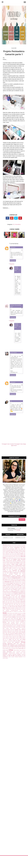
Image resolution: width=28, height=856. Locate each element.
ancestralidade (9, 550)
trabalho (6, 648)
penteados (5, 627)
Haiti (20, 595)
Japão (24, 600)
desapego (14, 575)
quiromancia (5, 632)
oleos (9, 622)
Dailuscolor (16, 573)
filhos (22, 591)
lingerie (19, 605)
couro (13, 571)
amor (16, 548)
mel (21, 610)
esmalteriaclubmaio (13, 585)
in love (18, 599)
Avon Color (14, 553)
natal (20, 618)
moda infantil (15, 613)
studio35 (5, 642)
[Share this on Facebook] (7, 218)
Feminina (14, 591)
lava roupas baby (19, 603)
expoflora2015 (17, 590)
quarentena (17, 630)
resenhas (20, 633)
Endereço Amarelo (6, 583)
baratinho (18, 553)
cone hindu (20, 566)
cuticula (11, 573)
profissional (5, 630)
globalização (16, 594)
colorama (13, 565)
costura (23, 569)
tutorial (4, 650)
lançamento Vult (13, 603)
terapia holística (21, 646)
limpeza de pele (14, 605)
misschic (21, 611)
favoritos (10, 591)
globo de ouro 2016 (21, 594)
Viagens (5, 655)
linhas (21, 605)
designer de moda (21, 576)
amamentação (12, 548)
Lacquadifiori (18, 601)
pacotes (8, 624)
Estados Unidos (10, 589)
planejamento (21, 627)
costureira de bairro (7, 570)
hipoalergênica (6, 596)
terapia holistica (14, 646)
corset (20, 569)
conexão (23, 566)
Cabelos (15, 559)
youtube (13, 656)
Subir (24, 853)
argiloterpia (8, 551)
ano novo (16, 550)
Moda (5, 613)
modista (23, 616)
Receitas (23, 632)
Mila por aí (16, 611)
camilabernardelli (9, 560)
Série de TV (6, 639)
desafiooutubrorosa (7, 575)
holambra (11, 596)
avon (11, 553)
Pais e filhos (12, 624)
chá (20, 561)
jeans (4, 601)
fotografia (16, 593)
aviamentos (7, 553)
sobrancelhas (5, 640)
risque (7, 634)
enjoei (14, 583)
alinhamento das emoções (8, 547)
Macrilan (23, 606)
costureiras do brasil (7, 571)
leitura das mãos (12, 604)
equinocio (17, 583)
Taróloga (23, 642)
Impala (17, 598)
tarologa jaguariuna (8, 643)
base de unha (8, 555)
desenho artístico (21, 575)
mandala (9, 607)
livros (24, 605)
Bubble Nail (8, 559)
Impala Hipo (5, 599)
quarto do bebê (22, 630)
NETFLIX (20, 619)
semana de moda (19, 638)
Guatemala (13, 595)
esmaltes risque (8, 588)
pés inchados (9, 627)
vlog (23, 655)
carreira (4, 561)
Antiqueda (20, 550)
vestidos (19, 654)
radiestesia (9, 632)
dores (13, 581)
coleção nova (22, 564)
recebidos (14, 632)
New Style (23, 619)
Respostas (12, 264)
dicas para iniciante (16, 580)
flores (6, 593)
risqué (9, 634)
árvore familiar (5, 552)
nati (23, 618)
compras (7, 566)
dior (21, 580)
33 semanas (18, 545)
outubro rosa (19, 623)
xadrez (9, 656)
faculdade (4, 591)
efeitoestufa (17, 581)
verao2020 (10, 654)
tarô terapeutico (16, 642)
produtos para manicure (20, 629)
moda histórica (10, 613)
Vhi (11, 401)
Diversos (7, 581)
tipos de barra (15, 647)
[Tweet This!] (16, 218)
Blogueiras (10, 556)
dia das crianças (11, 579)
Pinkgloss (14, 627)
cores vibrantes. (14, 569)
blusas (19, 556)
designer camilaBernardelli (12, 576)
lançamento (22, 601)
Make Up (5, 607)
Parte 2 (17, 624)
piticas (17, 627)
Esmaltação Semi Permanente (13, 584)
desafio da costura (20, 574)
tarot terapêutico (11, 644)
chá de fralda (23, 561)
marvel (22, 609)
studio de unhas (17, 640)
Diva (4, 581)
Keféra (14, 601)
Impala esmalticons (21, 598)
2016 (13, 545)
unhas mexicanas (17, 651)
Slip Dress (17, 639)
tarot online (20, 643)
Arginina (11, 551)
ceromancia (17, 561)
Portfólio (8, 628)
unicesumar (6, 653)
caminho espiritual (17, 560)
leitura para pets (19, 604)
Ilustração (8, 598)
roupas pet (11, 635)
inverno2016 (10, 600)
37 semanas (9, 546)
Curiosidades (22, 571)
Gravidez (8, 595)
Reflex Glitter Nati (6, 633)
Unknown (12, 247)
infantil (21, 599)
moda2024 (23, 614)
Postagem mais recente (8, 444)
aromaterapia (15, 551)
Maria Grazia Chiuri (13, 609)
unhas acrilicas (17, 650)
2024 (15, 545)
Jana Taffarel (20, 600)
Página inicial (14, 444)
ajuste (24, 546)
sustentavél (9, 642)
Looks (16, 606)
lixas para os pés (6, 606)
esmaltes (19, 585)
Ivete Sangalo (15, 600)
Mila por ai (12, 611)
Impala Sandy (14, 599)
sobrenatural (10, 640)
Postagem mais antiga (20, 444)
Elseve (20, 581)
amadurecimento (6, 548)
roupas (7, 635)
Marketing (19, 609)
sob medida (22, 639)
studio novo (23, 640)
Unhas (11, 650)
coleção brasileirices (7, 564)
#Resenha (5, 545)
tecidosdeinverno (21, 644)
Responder (13, 260)
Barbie (22, 553)
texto (10, 647)
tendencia (5, 646)
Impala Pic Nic (9, 599)
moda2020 (10, 614)
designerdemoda (16, 578)
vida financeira (18, 655)
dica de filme (5, 580)
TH (11, 647)
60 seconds (14, 546)
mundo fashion (11, 618)
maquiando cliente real (19, 607)
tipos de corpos (21, 647)
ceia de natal (12, 561)
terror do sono (6, 647)
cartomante (8, 561)
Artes (24, 551)
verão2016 (5, 654)
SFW (13, 639)
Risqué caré (13, 634)
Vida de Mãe (11, 655)
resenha (16, 633)
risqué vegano (18, 634)
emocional (23, 581)
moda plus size (20, 613)
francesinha (5, 594)
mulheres (14, 617)
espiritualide (5, 589)
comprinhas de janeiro (13, 566)
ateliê (9, 552)
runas (20, 635)
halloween (23, 595)
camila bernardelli (16, 269)
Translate (18, 530)
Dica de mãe (9, 580)
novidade (22, 621)
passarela (21, 624)
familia (7, 591)
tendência (9, 646)
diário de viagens (22, 579)
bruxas (4, 559)
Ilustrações (13, 598)
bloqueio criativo (15, 556)
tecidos (16, 644)
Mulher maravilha (9, 617)
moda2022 (19, 614)
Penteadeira (18, 224)
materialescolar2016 (15, 610)
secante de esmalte (9, 638)
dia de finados (16, 579)
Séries (10, 639)
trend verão (21, 648)
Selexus (14, 638)
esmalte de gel (6, 585)
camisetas (23, 560)
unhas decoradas (8, 651)
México (24, 610)
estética (18, 589)
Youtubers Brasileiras (19, 656)
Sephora (23, 638)
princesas (13, 629)
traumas (17, 648)
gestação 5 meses (10, 594)
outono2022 (13, 623)
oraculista (13, 622)
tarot (15, 643)
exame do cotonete (9, 590)
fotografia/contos (21, 593)
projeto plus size (11, 630)
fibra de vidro (18, 591)
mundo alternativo (19, 617)
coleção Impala (15, 564)
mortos (4, 617)
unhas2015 (23, 651)
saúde (20, 637)
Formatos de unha (10, 593)
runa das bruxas (16, 635)
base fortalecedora (14, 555)
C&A (12, 559)
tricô (24, 648)
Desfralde (4, 576)
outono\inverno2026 (7, 623)
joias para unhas (9, 601)
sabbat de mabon (9, 637)
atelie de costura (15, 552)
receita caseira (19, 632)
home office (15, 596)
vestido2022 (14, 654)
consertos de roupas (7, 568)
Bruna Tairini (13, 352)
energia (11, 583)
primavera (23, 628)
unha (7, 650)
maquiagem (13, 607)
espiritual (23, 588)
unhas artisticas (22, 650)
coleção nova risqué (7, 565)
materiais (8, 610)
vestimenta (23, 654)
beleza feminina (21, 555)
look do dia (12, 606)
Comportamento (18, 565)
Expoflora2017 (22, 590)
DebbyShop (6, 574)
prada (11, 628)
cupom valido (17, 571)
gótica (4, 595)
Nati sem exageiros (11, 619)
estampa (15, 589)
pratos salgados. (17, 628)
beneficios (7, 556)
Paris (15, 624)
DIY (13, 224)
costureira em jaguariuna (18, 570)
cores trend (8, 569)
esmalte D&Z (22, 584)
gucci (17, 595)
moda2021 (14, 614)
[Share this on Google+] (11, 218)
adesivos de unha (20, 546)
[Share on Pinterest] (20, 218)
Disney (23, 580)
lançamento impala (6, 603)
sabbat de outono (15, 637)
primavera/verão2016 (7, 629)
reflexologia (12, 633)
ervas (20, 583)
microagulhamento (6, 611)
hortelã (19, 596)
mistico (24, 611)
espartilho (20, 588)
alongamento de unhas (19, 547)
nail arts (16, 618)
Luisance (20, 606)
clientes (18, 562)
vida (7, 655)
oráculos (18, 622)
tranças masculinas (12, 648)
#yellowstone (9, 545)
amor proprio (21, 548)
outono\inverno (22, 622)
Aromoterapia (20, 551)
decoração (12, 574)
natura (16, 619)
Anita (13, 550)
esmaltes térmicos (14, 588)
